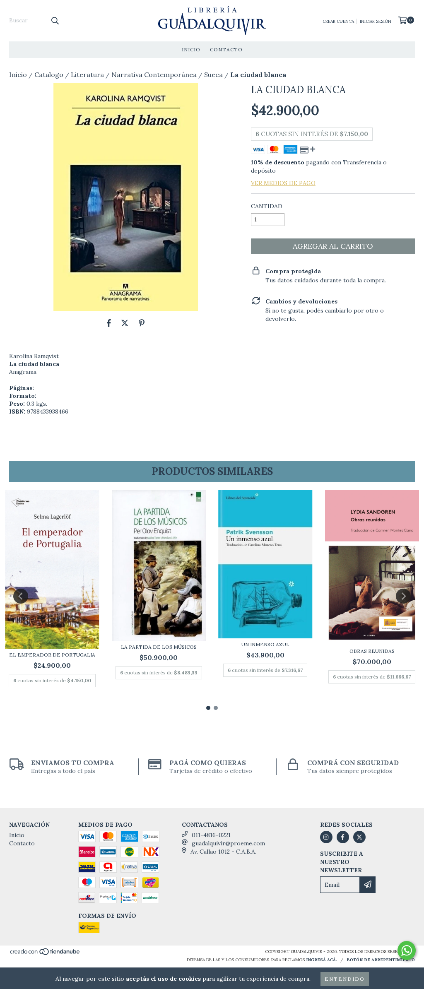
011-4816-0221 (211, 835)
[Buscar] (54, 20)
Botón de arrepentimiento (381, 960)
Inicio (191, 49)
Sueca (213, 74)
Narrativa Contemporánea (154, 74)
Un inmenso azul (265, 644)
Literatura (87, 74)
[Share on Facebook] (109, 323)
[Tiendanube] (45, 954)
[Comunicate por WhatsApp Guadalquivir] (407, 950)
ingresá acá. (321, 960)
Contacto (226, 49)
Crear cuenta (338, 21)
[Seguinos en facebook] (343, 837)
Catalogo (48, 74)
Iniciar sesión (375, 21)
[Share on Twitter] (125, 323)
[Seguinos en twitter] (359, 837)
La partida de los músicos (159, 647)
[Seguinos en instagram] (326, 837)
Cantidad (266, 206)
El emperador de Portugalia (52, 655)
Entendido (345, 979)
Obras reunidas (372, 651)
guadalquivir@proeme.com (228, 843)
